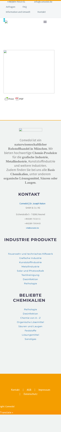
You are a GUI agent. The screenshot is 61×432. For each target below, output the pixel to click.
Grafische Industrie (30, 258)
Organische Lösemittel (30, 322)
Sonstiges (30, 339)
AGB (29, 390)
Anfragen (10, 6)
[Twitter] (28, 377)
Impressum (44, 390)
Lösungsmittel (30, 335)
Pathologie (30, 283)
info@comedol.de (43, 1)
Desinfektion (30, 279)
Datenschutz (30, 394)
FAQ (25, 6)
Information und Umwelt (18, 11)
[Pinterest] (32, 377)
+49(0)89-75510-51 (16, 1)
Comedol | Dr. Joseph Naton (32, 203)
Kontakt (42, 11)
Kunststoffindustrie (30, 262)
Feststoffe (30, 330)
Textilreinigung (30, 275)
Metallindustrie (30, 266)
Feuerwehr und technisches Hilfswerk (30, 254)
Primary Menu (45, 21)
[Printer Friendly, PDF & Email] (14, 98)
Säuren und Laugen (30, 326)
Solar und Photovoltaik (30, 271)
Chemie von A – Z (30, 318)
